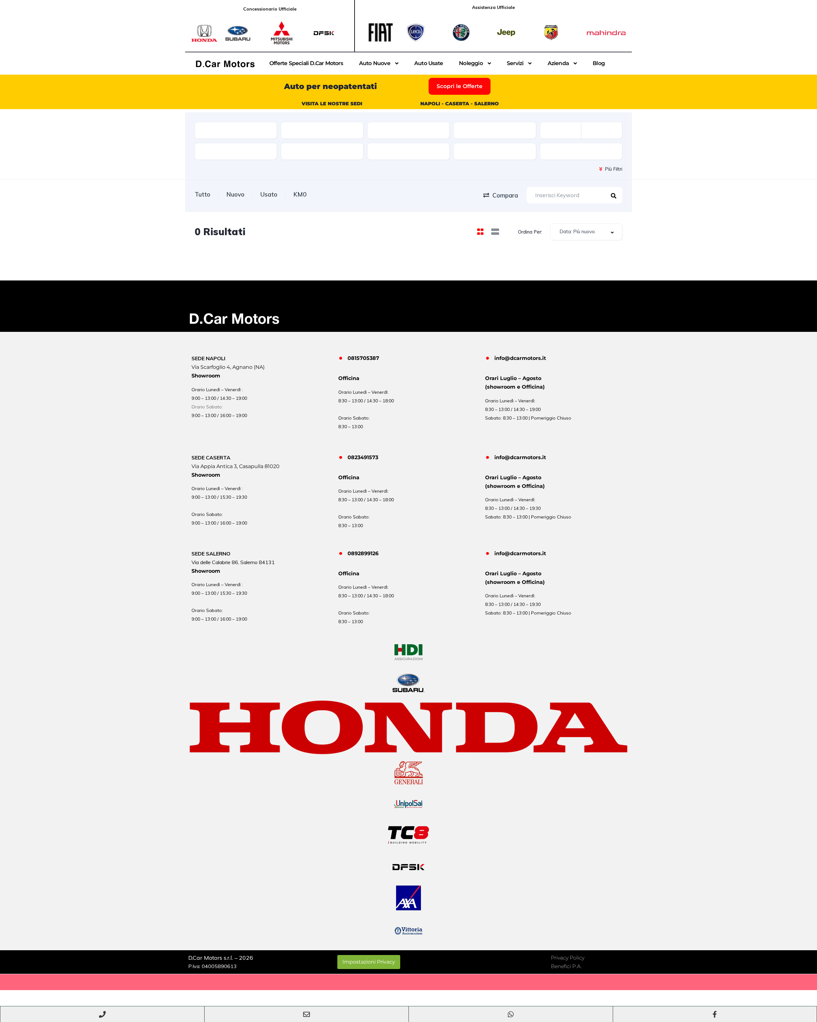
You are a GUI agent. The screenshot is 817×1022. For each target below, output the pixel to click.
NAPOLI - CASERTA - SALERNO (459, 104)
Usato (268, 194)
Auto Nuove (374, 63)
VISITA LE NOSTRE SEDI (332, 104)
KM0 (299, 194)
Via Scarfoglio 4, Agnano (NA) (228, 367)
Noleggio (471, 63)
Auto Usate (428, 63)
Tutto (202, 194)
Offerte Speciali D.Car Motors (306, 63)
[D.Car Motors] (225, 64)
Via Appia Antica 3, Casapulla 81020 (235, 466)
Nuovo (235, 194)
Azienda (558, 63)
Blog (599, 63)
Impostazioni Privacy (368, 962)
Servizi (515, 63)
